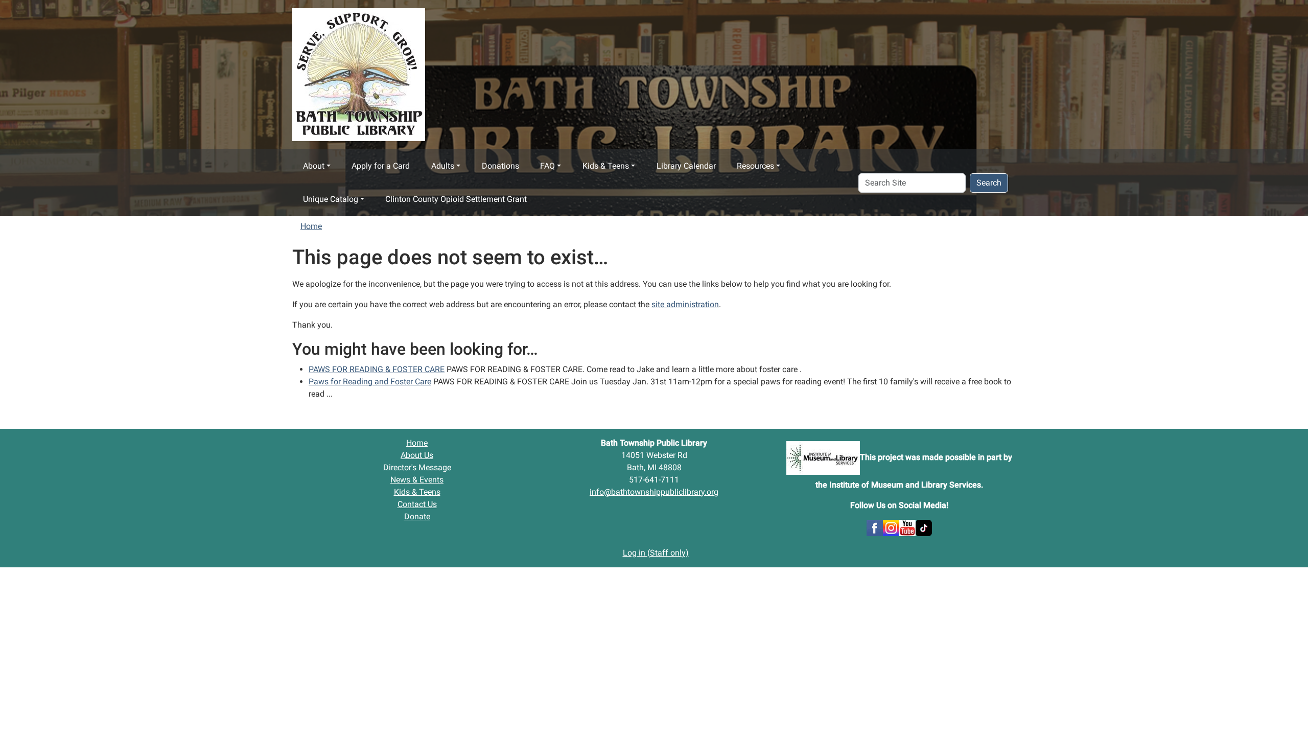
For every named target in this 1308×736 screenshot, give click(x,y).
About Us (417, 455)
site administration (685, 304)
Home (311, 226)
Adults (442, 166)
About (313, 166)
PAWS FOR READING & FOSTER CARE (377, 369)
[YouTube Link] (907, 527)
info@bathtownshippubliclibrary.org (654, 492)
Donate (417, 516)
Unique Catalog (330, 199)
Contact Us (417, 504)
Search (988, 183)
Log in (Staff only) (656, 553)
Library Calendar (686, 166)
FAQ (547, 166)
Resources (755, 166)
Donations (500, 166)
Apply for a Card (381, 166)
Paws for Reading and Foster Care (370, 381)
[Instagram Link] (891, 527)
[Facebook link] (875, 527)
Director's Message (417, 467)
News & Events (416, 480)
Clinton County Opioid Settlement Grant (456, 199)
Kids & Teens (605, 166)
